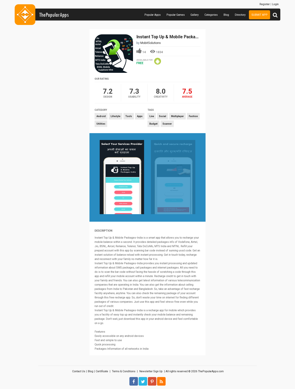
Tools (128, 116)
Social (162, 116)
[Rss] (161, 381)
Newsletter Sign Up (151, 371)
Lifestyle (115, 116)
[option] (122, 177)
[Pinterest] (152, 381)
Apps (140, 116)
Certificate (102, 371)
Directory (240, 14)
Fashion (193, 116)
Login (275, 4)
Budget (153, 123)
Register (264, 4)
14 (144, 52)
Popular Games (175, 14)
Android (101, 116)
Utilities (100, 123)
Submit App (259, 14)
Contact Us (78, 371)
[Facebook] (133, 381)
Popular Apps (152, 14)
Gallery (195, 14)
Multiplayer (177, 116)
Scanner (167, 123)
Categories (211, 14)
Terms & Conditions (123, 371)
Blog (226, 14)
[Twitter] (143, 381)
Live (151, 116)
